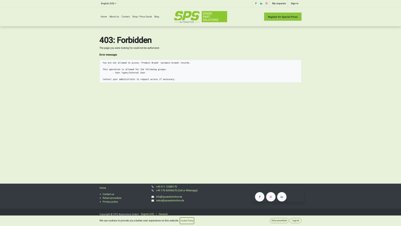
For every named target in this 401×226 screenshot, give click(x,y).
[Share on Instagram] (271, 197)
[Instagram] (266, 3)
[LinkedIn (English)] (281, 197)
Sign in (294, 3)
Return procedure (112, 197)
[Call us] (259, 197)
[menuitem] (103, 17)
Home (102, 187)
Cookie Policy (186, 220)
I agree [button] (295, 220)
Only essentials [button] (279, 220)
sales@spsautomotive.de (170, 200)
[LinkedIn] (261, 3)
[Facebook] (255, 3)
